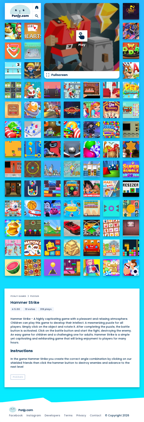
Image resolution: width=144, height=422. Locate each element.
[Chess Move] (32, 129)
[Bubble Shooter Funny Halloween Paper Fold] (91, 129)
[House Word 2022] (111, 247)
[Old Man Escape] (111, 169)
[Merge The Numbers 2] (52, 247)
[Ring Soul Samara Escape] (13, 169)
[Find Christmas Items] (111, 228)
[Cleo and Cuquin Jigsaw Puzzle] (91, 188)
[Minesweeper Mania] (32, 50)
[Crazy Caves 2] (72, 188)
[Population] (52, 169)
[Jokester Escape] (131, 228)
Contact (95, 415)
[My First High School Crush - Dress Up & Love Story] (91, 110)
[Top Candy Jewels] (13, 129)
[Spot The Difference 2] (111, 90)
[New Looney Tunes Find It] (72, 208)
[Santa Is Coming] (72, 90)
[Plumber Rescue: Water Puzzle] (52, 129)
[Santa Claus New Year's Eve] (32, 90)
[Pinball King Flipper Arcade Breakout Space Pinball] (72, 149)
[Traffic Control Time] (13, 90)
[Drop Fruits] (13, 267)
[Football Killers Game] (131, 267)
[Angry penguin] (91, 169)
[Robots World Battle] (131, 31)
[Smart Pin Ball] (111, 188)
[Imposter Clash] (52, 149)
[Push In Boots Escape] (131, 129)
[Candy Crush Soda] (111, 267)
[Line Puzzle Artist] (13, 110)
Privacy (81, 415)
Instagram (33, 415)
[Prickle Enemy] (111, 208)
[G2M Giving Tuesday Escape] (91, 247)
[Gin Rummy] (111, 110)
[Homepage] (20, 11)
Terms (68, 415)
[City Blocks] (72, 247)
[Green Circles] (32, 169)
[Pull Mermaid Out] (32, 149)
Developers (52, 415)
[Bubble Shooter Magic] (131, 149)
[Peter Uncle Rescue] (13, 188)
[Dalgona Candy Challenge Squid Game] (131, 208)
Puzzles (34, 296)
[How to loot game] (91, 228)
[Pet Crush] (131, 90)
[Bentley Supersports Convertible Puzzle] (72, 228)
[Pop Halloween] (13, 208)
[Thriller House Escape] (91, 90)
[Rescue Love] (13, 70)
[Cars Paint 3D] (13, 50)
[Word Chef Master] (131, 50)
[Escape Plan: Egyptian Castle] (52, 110)
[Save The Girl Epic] (72, 169)
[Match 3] (32, 247)
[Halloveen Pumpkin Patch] (52, 208)
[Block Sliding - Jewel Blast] (52, 188)
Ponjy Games (18, 296)
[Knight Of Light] (131, 11)
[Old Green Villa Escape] (32, 228)
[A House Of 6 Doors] (72, 267)
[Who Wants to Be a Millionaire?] (72, 110)
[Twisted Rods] (52, 90)
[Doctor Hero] (91, 267)
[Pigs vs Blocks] (91, 208)
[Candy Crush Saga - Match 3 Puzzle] (72, 129)
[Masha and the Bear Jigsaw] (13, 31)
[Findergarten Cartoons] (111, 149)
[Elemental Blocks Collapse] (32, 267)
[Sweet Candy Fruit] (131, 110)
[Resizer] (131, 188)
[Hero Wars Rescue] (32, 70)
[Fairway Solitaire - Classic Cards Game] (131, 70)
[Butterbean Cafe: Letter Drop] (13, 247)
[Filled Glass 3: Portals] (32, 188)
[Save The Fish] (32, 110)
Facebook (16, 415)
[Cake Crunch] (13, 228)
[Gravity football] (52, 228)
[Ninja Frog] (13, 149)
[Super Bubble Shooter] (131, 169)
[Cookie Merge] (91, 149)
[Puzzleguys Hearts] (32, 31)
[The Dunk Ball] (32, 208)
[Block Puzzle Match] (131, 247)
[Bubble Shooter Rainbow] (111, 129)
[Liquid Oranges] (52, 267)
